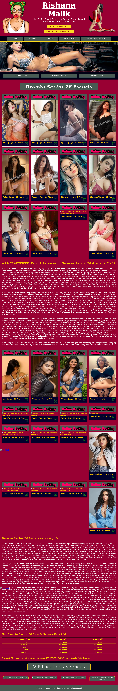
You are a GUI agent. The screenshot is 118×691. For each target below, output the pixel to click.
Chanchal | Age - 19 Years (102, 197)
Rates (50, 39)
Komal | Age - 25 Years (42, 493)
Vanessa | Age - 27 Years (101, 474)
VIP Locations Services (59, 666)
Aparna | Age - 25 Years (72, 143)
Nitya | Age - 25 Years (71, 418)
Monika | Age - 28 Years (72, 399)
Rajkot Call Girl (97, 76)
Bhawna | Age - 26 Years (72, 197)
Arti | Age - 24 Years (99, 143)
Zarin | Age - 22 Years (100, 530)
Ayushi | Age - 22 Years (42, 197)
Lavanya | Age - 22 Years (101, 253)
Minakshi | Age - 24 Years (43, 399)
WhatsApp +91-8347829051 (59, 31)
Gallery (32, 39)
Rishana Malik (59, 9)
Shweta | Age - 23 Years (72, 437)
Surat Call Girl (21, 76)
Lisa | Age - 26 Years (12, 399)
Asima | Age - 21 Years (13, 197)
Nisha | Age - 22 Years (42, 418)
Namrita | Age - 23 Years (14, 418)
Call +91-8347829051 (59, 26)
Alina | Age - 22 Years (42, 143)
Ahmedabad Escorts (95, 39)
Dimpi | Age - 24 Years (13, 253)
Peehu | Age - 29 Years (100, 416)
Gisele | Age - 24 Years (71, 216)
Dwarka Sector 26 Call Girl (16, 678)
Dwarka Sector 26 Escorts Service (102, 679)
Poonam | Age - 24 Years (14, 437)
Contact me (69, 39)
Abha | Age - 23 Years (13, 143)
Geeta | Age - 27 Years (42, 253)
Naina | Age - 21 (97, 399)
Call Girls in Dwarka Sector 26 (44, 678)
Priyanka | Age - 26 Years (43, 437)
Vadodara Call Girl (59, 76)
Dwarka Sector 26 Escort (73, 678)
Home (15, 39)
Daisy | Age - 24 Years (13, 493)
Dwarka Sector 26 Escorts (59, 86)
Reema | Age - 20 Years (71, 493)
